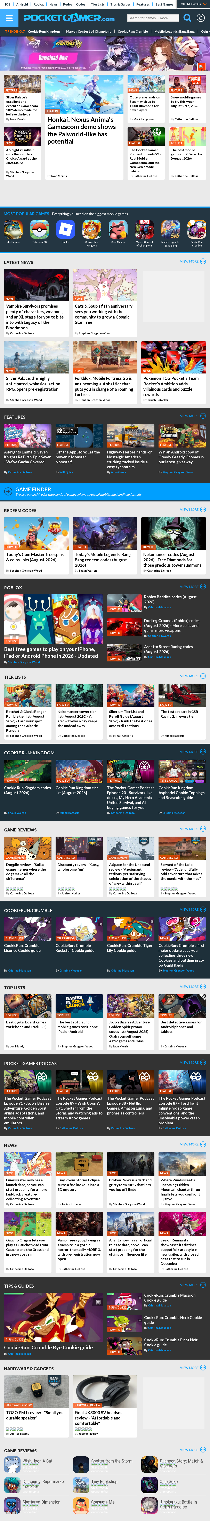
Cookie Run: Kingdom (44, 31)
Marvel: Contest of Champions (88, 31)
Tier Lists (98, 4)
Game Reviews (20, 829)
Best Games (164, 4)
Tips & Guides (120, 4)
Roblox (39, 4)
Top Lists (14, 987)
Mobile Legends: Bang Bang (174, 31)
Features (143, 4)
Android (22, 4)
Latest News (18, 262)
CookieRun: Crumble (133, 31)
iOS (7, 4)
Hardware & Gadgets (29, 1368)
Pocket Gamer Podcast (31, 1063)
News (53, 4)
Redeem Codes (74, 4)
